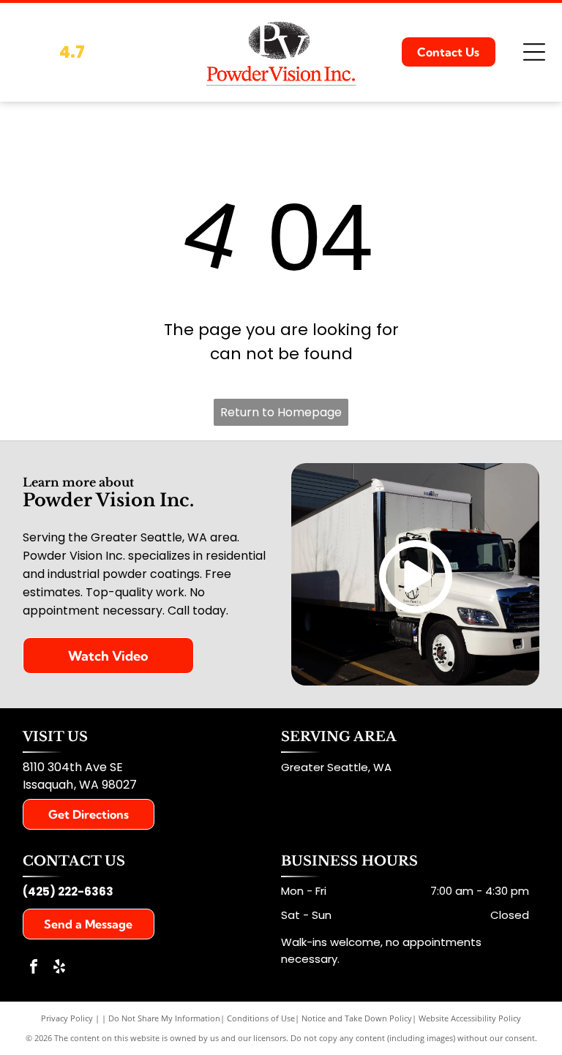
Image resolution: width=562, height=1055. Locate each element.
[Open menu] (534, 52)
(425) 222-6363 (68, 891)
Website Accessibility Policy (470, 1018)
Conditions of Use (261, 1018)
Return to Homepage (281, 412)
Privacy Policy (67, 1018)
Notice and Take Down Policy (356, 1018)
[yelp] (59, 968)
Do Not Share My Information (164, 1018)
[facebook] (34, 968)
